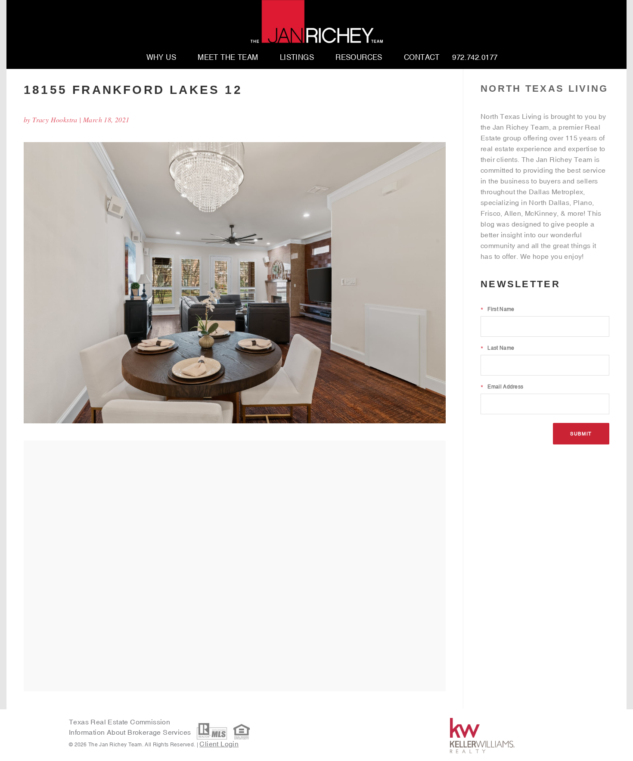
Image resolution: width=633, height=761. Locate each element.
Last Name (497, 348)
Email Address (502, 386)
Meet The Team (228, 58)
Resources (358, 58)
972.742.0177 (474, 58)
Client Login (219, 744)
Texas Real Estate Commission (119, 722)
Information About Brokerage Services (131, 732)
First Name (497, 309)
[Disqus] (234, 565)
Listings (297, 58)
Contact (422, 58)
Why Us (161, 58)
